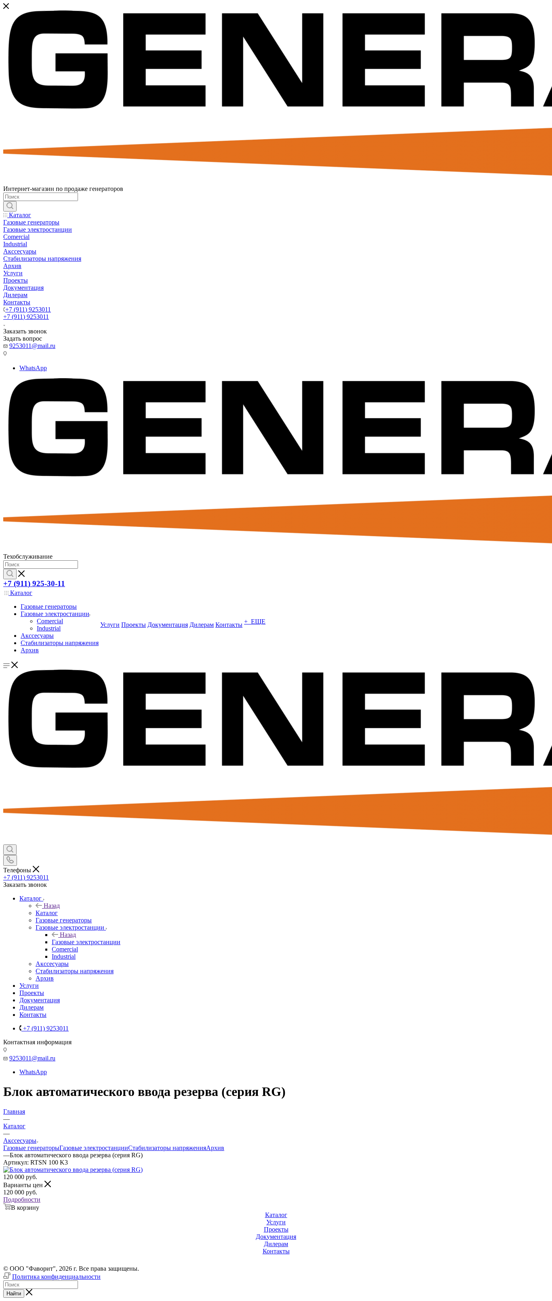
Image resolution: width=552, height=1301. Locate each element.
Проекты (276, 1229)
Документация (276, 1236)
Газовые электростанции (86, 942)
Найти (13, 1294)
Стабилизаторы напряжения (167, 1147)
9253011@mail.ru (32, 345)
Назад (52, 905)
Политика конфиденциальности (56, 1276)
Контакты (276, 1251)
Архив (215, 1147)
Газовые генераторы (31, 1147)
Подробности (21, 1199)
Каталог (47, 912)
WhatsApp (33, 368)
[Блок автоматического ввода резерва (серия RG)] (73, 1169)
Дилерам (276, 1243)
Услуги (276, 1222)
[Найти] (10, 206)
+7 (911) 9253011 (28, 309)
